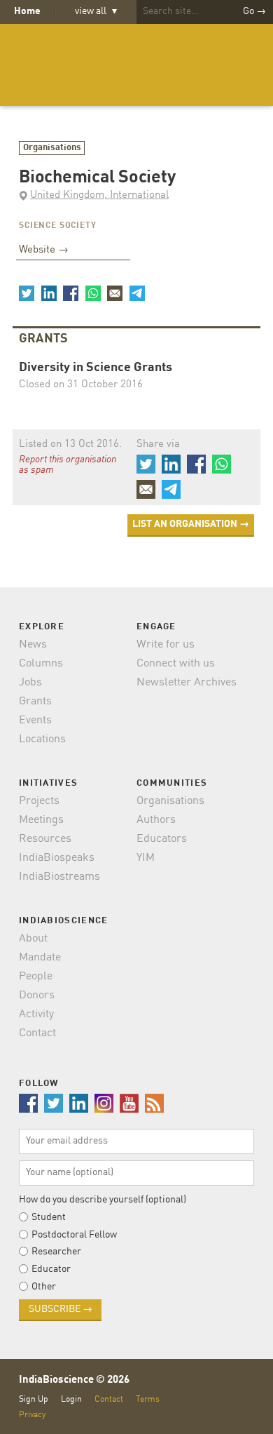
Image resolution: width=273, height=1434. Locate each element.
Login (71, 1399)
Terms (148, 1399)
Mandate (40, 957)
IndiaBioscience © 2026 (74, 1380)
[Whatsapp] (92, 293)
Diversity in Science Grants (95, 368)
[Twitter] (26, 293)
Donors (37, 995)
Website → (44, 250)
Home (27, 11)
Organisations (52, 147)
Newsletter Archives (186, 682)
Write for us (165, 644)
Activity (36, 1014)
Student (48, 1217)
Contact (37, 1033)
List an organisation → (190, 524)
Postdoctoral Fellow (74, 1235)
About (33, 938)
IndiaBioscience (137, 65)
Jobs (30, 682)
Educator (51, 1269)
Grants (35, 701)
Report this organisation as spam (67, 465)
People (35, 976)
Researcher (56, 1252)
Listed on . (70, 444)
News (33, 644)
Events (35, 720)
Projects (39, 801)
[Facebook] (70, 293)
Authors (156, 820)
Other (43, 1287)
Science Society (58, 226)
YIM (145, 858)
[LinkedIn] (48, 293)
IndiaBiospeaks (56, 858)
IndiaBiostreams (59, 877)
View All (96, 11)
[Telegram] (136, 293)
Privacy (32, 1414)
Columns (41, 663)
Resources (45, 839)
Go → (254, 11)
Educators (161, 839)
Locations (42, 739)
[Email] (114, 293)
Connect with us (175, 663)
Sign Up (33, 1399)
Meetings (41, 820)
